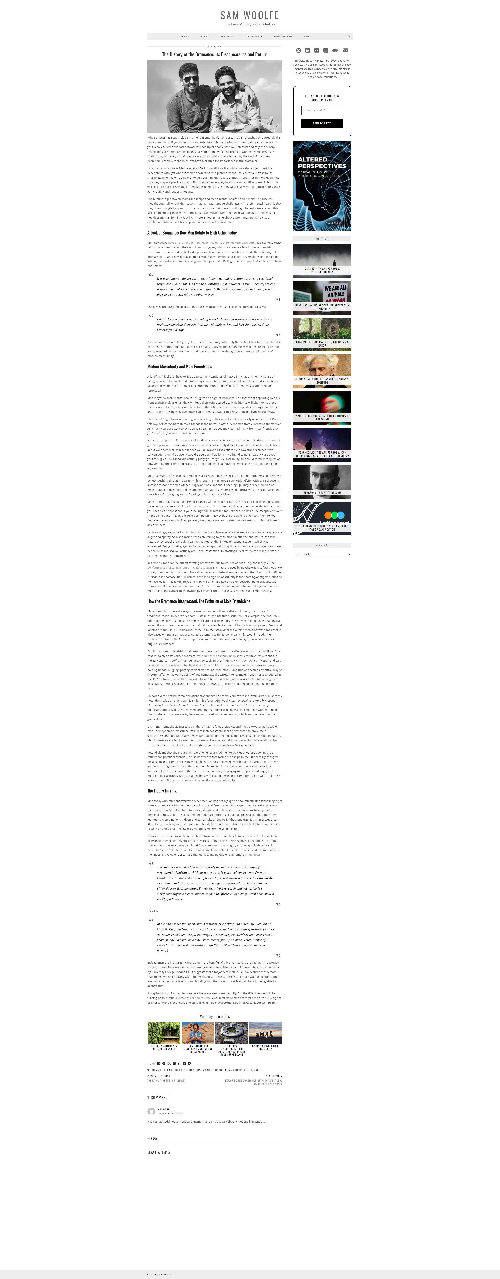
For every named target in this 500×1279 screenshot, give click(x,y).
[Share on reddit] (189, 1064)
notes (257, 854)
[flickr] (316, 50)
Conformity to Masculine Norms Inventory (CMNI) (179, 567)
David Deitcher (205, 656)
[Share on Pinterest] (174, 1064)
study (263, 967)
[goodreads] (325, 50)
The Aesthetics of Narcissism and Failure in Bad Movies (198, 1049)
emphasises (193, 532)
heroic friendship (174, 1070)
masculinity (236, 1070)
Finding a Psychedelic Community (265, 1047)
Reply (154, 1138)
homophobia (193, 1070)
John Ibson (229, 656)
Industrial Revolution (214, 1070)
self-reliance (252, 1070)
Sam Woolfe (250, 14)
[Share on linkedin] (184, 1064)
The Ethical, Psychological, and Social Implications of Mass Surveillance (231, 1050)
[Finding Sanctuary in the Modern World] (164, 1033)
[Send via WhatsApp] (179, 1064)
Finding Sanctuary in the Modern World (164, 1047)
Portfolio (227, 36)
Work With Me (283, 36)
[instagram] (298, 50)
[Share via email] (159, 1064)
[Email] (345, 50)
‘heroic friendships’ (249, 625)
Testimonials (253, 36)
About (308, 36)
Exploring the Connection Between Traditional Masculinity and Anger (253, 1080)
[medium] (335, 50)
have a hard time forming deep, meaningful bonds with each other (212, 242)
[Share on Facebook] (164, 1064)
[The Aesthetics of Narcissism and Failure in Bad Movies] (198, 1033)
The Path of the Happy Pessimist (166, 1078)
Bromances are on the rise (193, 998)
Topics (185, 36)
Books (205, 36)
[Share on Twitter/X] (169, 1064)
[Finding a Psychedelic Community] (265, 1033)
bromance (157, 1070)
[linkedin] (307, 50)
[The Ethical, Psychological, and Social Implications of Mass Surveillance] (231, 1033)
